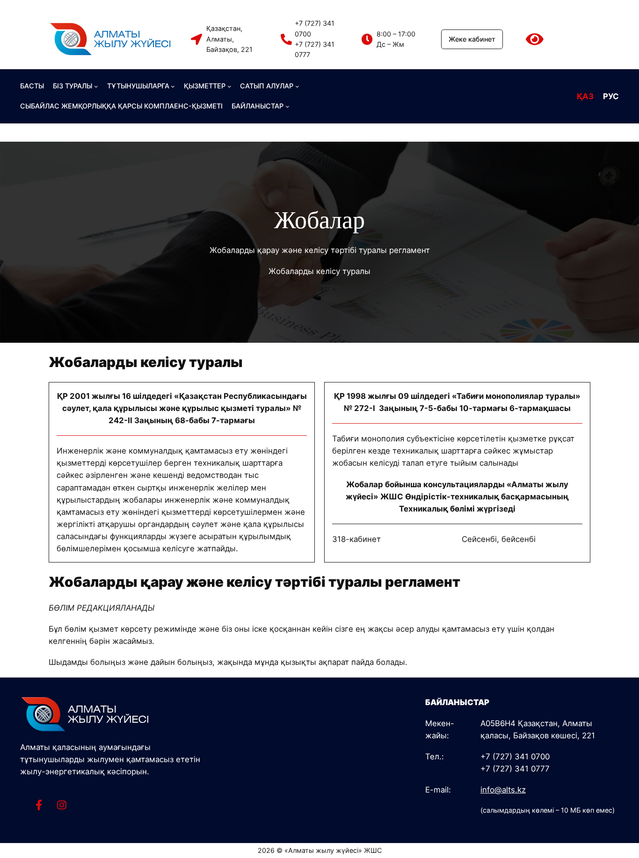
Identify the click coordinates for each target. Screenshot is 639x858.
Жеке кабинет (472, 39)
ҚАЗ (585, 96)
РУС (611, 96)
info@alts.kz (503, 789)
